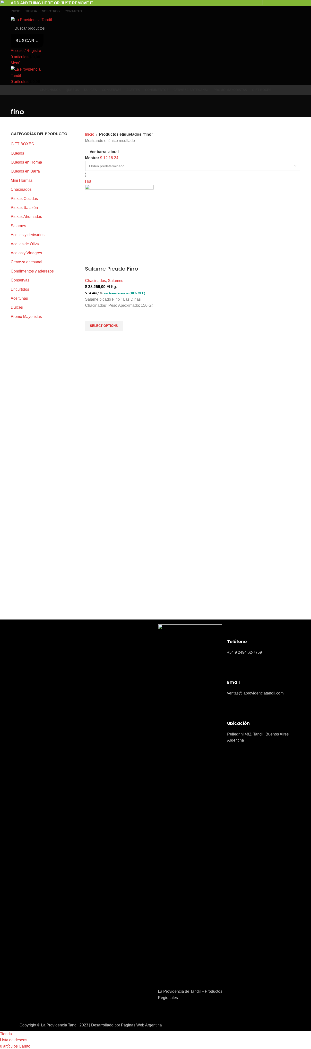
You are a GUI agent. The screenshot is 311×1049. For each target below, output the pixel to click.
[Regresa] (17, 101)
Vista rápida (91, 337)
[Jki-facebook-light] (164, 1012)
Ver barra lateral (104, 152)
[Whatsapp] (190, 1012)
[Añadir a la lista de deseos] (91, 315)
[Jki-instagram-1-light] (177, 1012)
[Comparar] (91, 259)
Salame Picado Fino (111, 269)
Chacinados (95, 281)
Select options (104, 326)
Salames (115, 281)
